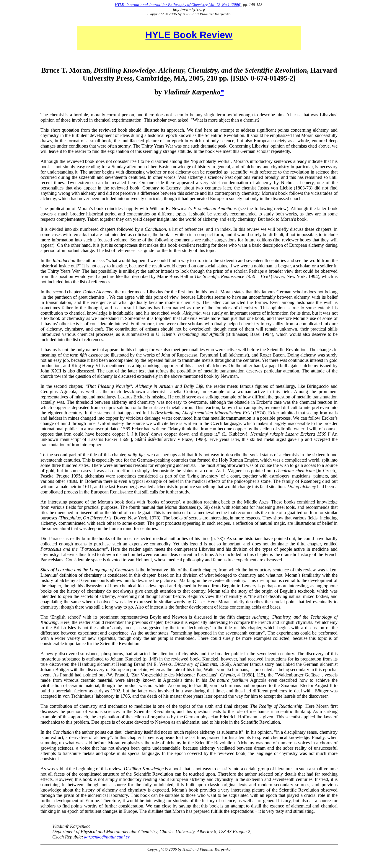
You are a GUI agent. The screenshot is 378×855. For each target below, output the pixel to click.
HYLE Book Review (188, 35)
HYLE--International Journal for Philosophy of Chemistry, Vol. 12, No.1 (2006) (178, 4)
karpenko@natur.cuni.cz (107, 836)
